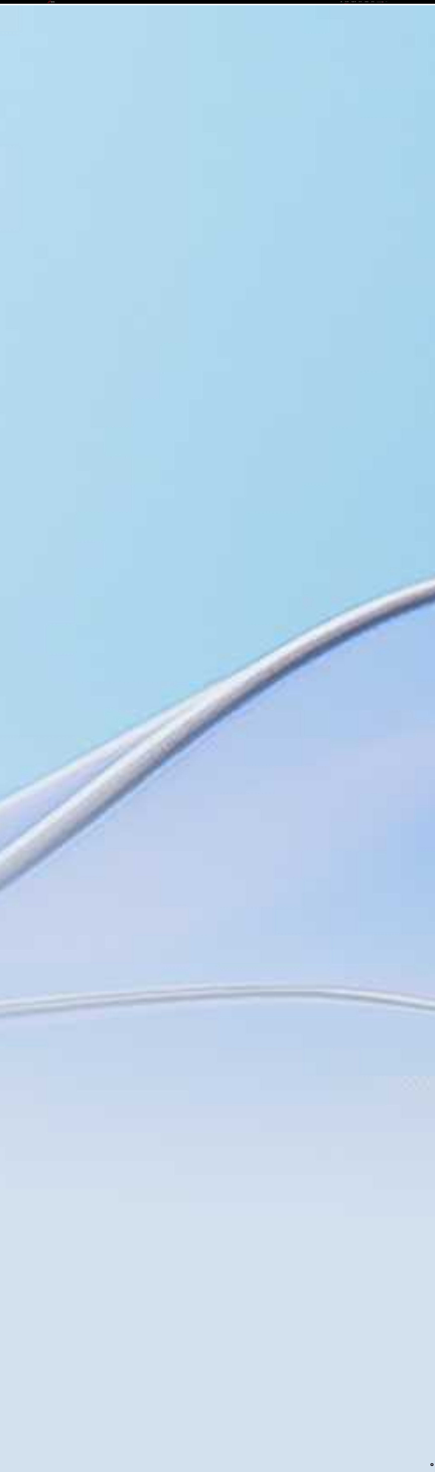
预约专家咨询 (53, 752)
